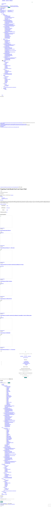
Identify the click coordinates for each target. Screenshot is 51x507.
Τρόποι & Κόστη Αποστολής (26, 363)
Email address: (22, 374)
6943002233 (11, 0)
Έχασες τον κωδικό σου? (3, 503)
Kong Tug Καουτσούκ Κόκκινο (5, 230)
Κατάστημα (5, 122)
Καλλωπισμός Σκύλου (12, 122)
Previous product (2, 123)
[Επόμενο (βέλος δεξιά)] (1, 506)
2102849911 (3, 0)
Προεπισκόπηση (2, 245)
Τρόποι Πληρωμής (26, 362)
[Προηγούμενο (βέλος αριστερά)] (0, 506)
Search (9, 7)
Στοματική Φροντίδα (17, 122)
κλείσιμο (1, 497)
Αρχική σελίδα (2, 122)
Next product (2, 126)
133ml (7, 205)
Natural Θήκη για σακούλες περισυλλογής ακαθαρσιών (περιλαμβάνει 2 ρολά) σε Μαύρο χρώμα (15, 315)
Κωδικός (1, 500)
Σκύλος (8, 122)
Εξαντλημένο (8, 207)
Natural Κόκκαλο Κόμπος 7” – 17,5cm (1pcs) (7, 349)
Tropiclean (21, 122)
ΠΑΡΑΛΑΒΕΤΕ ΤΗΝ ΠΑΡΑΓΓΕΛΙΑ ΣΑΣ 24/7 (24, 2)
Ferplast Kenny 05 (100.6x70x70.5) (6, 298)
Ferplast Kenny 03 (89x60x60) (5, 332)
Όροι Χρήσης (26, 361)
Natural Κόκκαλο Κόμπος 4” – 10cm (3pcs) (7, 247)
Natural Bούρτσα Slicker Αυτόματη (6, 281)
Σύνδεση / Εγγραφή (4, 494)
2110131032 (7, 0)
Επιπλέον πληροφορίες (5, 198)
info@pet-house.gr (25, 357)
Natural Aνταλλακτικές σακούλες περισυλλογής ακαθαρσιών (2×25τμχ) (11, 264)
